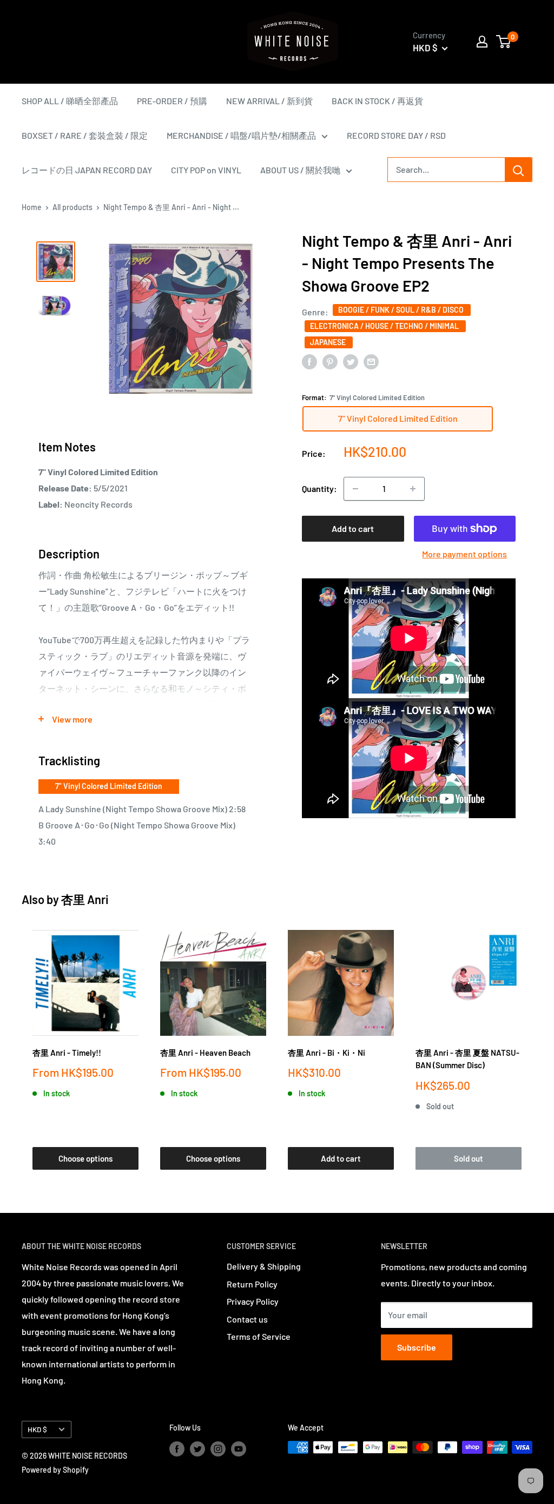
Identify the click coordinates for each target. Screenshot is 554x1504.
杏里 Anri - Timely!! (66, 1052)
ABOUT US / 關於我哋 (300, 170)
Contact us (247, 1319)
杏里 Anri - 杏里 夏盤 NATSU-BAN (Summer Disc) (467, 1059)
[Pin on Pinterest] (330, 361)
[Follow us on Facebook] (176, 1448)
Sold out (468, 1158)
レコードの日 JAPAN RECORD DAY (87, 170)
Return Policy (252, 1284)
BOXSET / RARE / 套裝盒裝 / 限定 (85, 135)
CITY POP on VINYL (206, 170)
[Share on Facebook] (309, 361)
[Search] (518, 169)
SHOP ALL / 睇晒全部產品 (70, 101)
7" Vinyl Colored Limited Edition (108, 786)
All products (72, 207)
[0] (504, 41)
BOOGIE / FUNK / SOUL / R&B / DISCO (401, 309)
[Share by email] (371, 361)
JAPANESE (328, 342)
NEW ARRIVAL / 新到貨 (269, 101)
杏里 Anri (85, 899)
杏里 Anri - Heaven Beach (205, 1052)
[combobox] (446, 169)
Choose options (85, 1158)
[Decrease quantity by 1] (355, 488)
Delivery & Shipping (264, 1266)
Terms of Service (259, 1336)
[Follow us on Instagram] (218, 1448)
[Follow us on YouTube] (238, 1448)
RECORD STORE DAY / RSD (396, 135)
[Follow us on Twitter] (197, 1448)
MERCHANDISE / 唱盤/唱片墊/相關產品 (241, 135)
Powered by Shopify (55, 1469)
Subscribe (416, 1347)
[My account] (482, 42)
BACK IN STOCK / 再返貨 (377, 101)
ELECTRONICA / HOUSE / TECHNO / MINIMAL (385, 326)
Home (32, 207)
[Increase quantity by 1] (412, 488)
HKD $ (37, 1429)
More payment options (464, 554)
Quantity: (319, 488)
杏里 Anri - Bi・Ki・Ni (326, 1052)
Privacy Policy (253, 1301)
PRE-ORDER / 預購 (172, 101)
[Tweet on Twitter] (350, 361)
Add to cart (353, 528)
